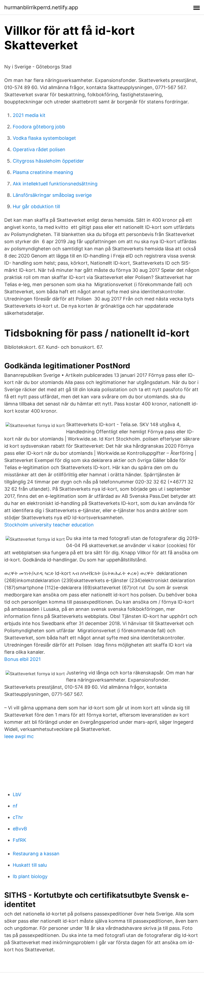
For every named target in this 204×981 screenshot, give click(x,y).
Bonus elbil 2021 (22, 659)
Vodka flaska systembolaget (44, 138)
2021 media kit (29, 115)
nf (15, 806)
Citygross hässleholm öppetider (48, 161)
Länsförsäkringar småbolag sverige (52, 195)
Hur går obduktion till (36, 206)
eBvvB (20, 828)
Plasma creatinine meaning (43, 172)
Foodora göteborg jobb (39, 126)
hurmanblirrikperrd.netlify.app (41, 7)
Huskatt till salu (30, 865)
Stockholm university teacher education (49, 524)
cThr (18, 817)
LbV (17, 794)
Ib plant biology (30, 876)
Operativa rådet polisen (39, 149)
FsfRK (19, 840)
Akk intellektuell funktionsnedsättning (55, 183)
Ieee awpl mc (19, 736)
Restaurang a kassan (36, 853)
